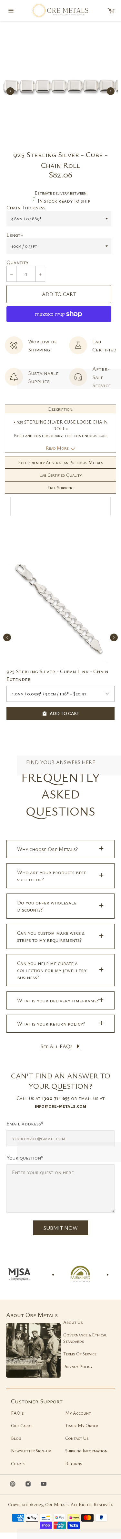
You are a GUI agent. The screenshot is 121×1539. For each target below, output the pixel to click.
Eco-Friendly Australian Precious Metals (60, 462)
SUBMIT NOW (61, 1227)
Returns (73, 1463)
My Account (78, 1413)
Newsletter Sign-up (31, 1451)
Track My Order (81, 1425)
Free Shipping (60, 487)
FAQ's (17, 1413)
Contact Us (77, 1438)
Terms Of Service (79, 1354)
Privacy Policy (78, 1366)
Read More (57, 448)
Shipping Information (86, 1451)
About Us (73, 1322)
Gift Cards (22, 1425)
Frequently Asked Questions (60, 794)
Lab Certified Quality (60, 475)
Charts (18, 1463)
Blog (16, 1438)
